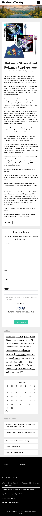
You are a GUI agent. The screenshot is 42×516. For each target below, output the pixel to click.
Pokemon (8, 222)
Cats (26, 340)
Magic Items (23, 346)
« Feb (6, 411)
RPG (13, 362)
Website (7, 289)
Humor (16, 346)
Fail (22, 343)
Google (8, 346)
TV (16, 369)
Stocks (12, 365)
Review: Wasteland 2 (13, 446)
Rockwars (24, 358)
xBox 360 (19, 372)
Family (26, 343)
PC (24, 354)
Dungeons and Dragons (14, 343)
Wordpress (12, 372)
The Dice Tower (25, 365)
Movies (20, 351)
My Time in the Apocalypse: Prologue (18, 441)
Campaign (15, 340)
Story (16, 365)
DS (7, 343)
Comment (8, 243)
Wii (7, 372)
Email (6, 280)
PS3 (11, 358)
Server (17, 362)
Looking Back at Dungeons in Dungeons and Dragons (18, 489)
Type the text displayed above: (21, 312)
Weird (33, 369)
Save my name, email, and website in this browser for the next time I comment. (21, 298)
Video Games (24, 368)
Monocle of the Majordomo (15, 452)
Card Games (21, 340)
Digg (33, 340)
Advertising (12, 337)
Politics (8, 358)
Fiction (31, 343)
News (26, 350)
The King (30, 71)
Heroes (12, 346)
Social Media (24, 362)
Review (16, 358)
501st (7, 336)
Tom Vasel (10, 368)
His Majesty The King (12, 2)
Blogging (24, 336)
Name (6, 270)
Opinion (20, 354)
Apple (18, 337)
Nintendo (11, 354)
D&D (29, 340)
